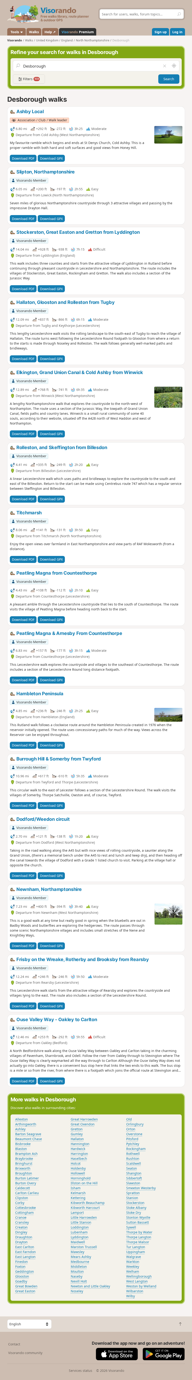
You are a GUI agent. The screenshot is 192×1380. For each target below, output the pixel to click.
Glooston (22, 1276)
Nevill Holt (79, 1281)
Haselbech (79, 1158)
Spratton (133, 1193)
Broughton (23, 1173)
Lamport (77, 1212)
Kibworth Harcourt (85, 1207)
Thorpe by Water (139, 1232)
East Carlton (24, 1247)
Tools (15, 32)
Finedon (21, 1261)
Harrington (79, 1153)
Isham (76, 1188)
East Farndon (25, 1252)
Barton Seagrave (28, 1134)
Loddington (80, 1227)
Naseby (76, 1276)
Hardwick (78, 1148)
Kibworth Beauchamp (88, 1202)
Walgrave (133, 1256)
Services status (80, 1370)
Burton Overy (25, 1183)
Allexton (21, 1119)
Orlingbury (135, 1124)
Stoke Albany (136, 1207)
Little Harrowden (84, 1217)
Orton (130, 1129)
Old (129, 1119)
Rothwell (133, 1153)
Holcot (76, 1163)
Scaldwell (133, 1163)
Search (168, 79)
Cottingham (24, 1212)
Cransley (22, 1222)
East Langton (25, 1256)
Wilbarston (134, 1291)
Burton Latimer (27, 1178)
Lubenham (79, 1232)
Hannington (80, 1144)
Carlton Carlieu (27, 1193)
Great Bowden (26, 1286)
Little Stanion (81, 1222)
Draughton (23, 1237)
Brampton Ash (26, 1153)
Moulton (77, 1271)
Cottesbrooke (25, 1207)
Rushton (132, 1158)
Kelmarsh (78, 1193)
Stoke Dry (133, 1212)
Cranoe (20, 1217)
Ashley (20, 1129)
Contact (14, 1344)
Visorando (14, 40)
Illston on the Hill (84, 1183)
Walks (34, 32)
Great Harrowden (84, 1119)
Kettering (78, 1198)
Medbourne (80, 1261)
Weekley (132, 1266)
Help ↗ (50, 32)
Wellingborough (139, 1276)
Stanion (132, 1198)
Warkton (132, 1261)
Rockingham (136, 1148)
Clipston (21, 1198)
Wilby (130, 1296)
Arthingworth (25, 1124)
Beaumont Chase (28, 1139)
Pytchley (132, 1144)
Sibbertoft (134, 1178)
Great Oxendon (83, 1124)
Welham (132, 1271)
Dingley (21, 1232)
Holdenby (78, 1168)
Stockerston (135, 1202)
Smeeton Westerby (141, 1188)
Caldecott (22, 1188)
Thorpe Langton (138, 1237)
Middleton (79, 1266)
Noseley (77, 1291)
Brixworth (22, 1168)
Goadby (21, 1281)
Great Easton (25, 1291)
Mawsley (77, 1252)
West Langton (137, 1281)
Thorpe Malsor (137, 1242)
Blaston (21, 1148)
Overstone (134, 1134)
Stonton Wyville (138, 1217)
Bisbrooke (23, 1144)
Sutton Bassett (137, 1222)
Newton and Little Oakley (90, 1286)
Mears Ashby (81, 1256)
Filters (30, 79)
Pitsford (132, 1139)
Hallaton (77, 1139)
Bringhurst (23, 1163)
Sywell (131, 1227)
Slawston (133, 1183)
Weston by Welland (141, 1286)
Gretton (77, 1129)
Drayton (21, 1242)
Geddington (24, 1271)
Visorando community (25, 1353)
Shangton (133, 1173)
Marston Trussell (84, 1247)
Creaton (21, 1227)
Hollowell (78, 1173)
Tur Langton (135, 1247)
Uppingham (135, 1252)
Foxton (20, 1266)
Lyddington (80, 1237)
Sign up (161, 32)
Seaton (131, 1168)
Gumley (77, 1134)
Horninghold (81, 1178)
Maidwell (78, 1242)
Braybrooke (24, 1158)
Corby (19, 1202)
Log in (177, 32)
